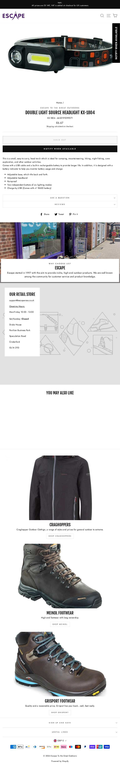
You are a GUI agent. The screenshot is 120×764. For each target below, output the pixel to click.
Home (59, 102)
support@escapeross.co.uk (21, 300)
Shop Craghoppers (60, 536)
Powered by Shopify (59, 761)
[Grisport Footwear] (60, 664)
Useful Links (60, 732)
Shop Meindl (60, 624)
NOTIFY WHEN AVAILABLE (60, 149)
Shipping (50, 126)
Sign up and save (60, 723)
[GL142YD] (60, 334)
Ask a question (60, 198)
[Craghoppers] (60, 488)
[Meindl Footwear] (60, 576)
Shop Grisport (60, 712)
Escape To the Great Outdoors (60, 108)
